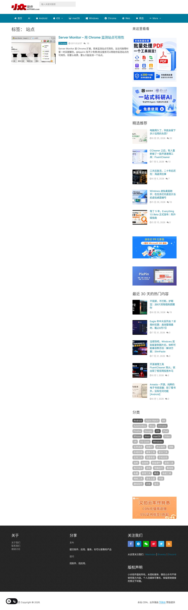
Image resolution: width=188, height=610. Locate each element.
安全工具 (163, 452)
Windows (93, 18)
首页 (19, 18)
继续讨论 (15, 549)
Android (42, 18)
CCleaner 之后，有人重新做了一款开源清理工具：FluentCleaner (162, 154)
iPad (165, 431)
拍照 (136, 462)
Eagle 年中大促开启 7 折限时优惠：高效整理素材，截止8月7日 (163, 324)
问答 (148, 483)
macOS (76, 18)
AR (163, 420)
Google (148, 431)
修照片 (149, 447)
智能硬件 (156, 462)
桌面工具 (168, 462)
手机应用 (163, 457)
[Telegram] (138, 544)
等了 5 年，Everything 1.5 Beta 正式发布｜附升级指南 (163, 214)
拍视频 (145, 462)
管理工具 (146, 473)
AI (29, 18)
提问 (72, 556)
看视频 (170, 468)
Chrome (111, 18)
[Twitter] (161, 544)
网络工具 (138, 478)
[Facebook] (131, 544)
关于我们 (15, 542)
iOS (58, 18)
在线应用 (138, 452)
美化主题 (150, 478)
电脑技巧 (158, 468)
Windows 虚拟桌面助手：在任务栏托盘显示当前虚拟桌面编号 (163, 194)
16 (88, 43)
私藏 (136, 473)
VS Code (144, 441)
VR (135, 441)
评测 (161, 478)
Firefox (137, 431)
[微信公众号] (146, 544)
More (155, 18)
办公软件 (160, 447)
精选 (141, 18)
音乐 (156, 483)
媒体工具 (150, 452)
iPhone (137, 436)
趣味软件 (138, 483)
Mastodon (150, 554)
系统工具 (166, 473)
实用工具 (138, 457)
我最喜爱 (150, 457)
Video (167, 436)
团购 (171, 447)
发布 (72, 542)
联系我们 (15, 545)
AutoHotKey (140, 425)
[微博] (154, 544)
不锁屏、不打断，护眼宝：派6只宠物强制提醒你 (162, 304)
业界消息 (138, 447)
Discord (172, 554)
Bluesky (162, 554)
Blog (152, 425)
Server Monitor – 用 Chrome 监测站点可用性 (91, 37)
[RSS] (169, 544)
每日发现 (138, 468)
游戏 (148, 468)
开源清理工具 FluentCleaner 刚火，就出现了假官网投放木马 (162, 367)
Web (127, 18)
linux (147, 436)
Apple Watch (152, 420)
